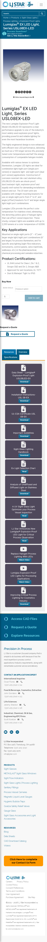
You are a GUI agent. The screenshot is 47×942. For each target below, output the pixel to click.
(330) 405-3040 (20, 748)
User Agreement (13, 894)
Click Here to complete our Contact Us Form (23, 861)
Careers (9, 882)
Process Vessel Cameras (15, 792)
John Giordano (10, 693)
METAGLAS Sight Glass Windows (20, 773)
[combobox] (23, 13)
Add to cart (34, 298)
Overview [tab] (23, 352)
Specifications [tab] (10, 357)
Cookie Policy (12, 885)
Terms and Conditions (15, 891)
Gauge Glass (10, 811)
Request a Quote (19, 334)
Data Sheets (9, 836)
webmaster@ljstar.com (16, 929)
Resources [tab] (9, 352)
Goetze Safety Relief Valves (17, 806)
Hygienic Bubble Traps (14, 801)
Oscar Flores (9, 682)
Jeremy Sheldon (11, 705)
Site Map (31, 897)
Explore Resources (25, 635)
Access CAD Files (24, 619)
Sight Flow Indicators (14, 778)
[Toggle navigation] (41, 4)
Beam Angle (8, 288)
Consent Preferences (15, 888)
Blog (6, 831)
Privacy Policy (23, 882)
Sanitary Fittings (11, 787)
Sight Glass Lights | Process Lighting (21, 783)
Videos (7, 845)
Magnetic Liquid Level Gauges (18, 797)
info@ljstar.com (10, 754)
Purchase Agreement (15, 897)
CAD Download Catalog (15, 841)
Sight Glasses (10, 769)
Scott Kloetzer (10, 719)
